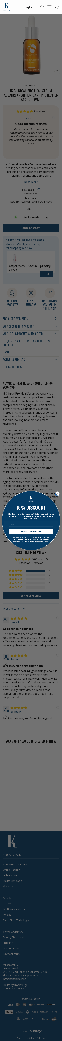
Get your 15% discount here (31, 531)
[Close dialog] (57, 494)
